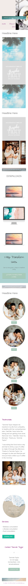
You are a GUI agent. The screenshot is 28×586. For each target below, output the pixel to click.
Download (8, 536)
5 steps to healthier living (14, 276)
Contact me (14, 569)
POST (14, 322)
